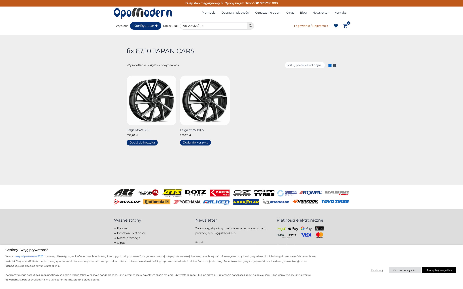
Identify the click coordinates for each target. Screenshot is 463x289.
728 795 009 (269, 3)
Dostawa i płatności (131, 233)
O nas (121, 242)
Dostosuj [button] (377, 270)
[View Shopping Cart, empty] (345, 26)
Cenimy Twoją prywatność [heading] (26, 250)
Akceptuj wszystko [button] (439, 270)
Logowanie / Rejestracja (311, 26)
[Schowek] (336, 26)
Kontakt (123, 228)
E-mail (199, 242)
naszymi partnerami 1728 (28, 256)
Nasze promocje (128, 238)
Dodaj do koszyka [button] (142, 142)
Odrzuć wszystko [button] (404, 270)
